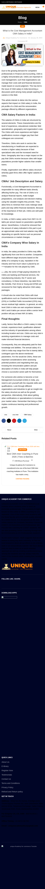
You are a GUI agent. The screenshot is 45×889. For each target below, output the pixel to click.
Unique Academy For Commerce (16, 38)
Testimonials (7, 775)
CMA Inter (22, 449)
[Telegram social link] (24, 421)
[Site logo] (9, 7)
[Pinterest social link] (14, 421)
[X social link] (9, 421)
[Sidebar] (2, 269)
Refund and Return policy (12, 792)
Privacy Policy (7, 787)
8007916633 (18, 2)
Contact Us (6, 779)
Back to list (22, 430)
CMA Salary (28, 414)
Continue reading (22, 479)
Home (20, 22)
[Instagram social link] (22, 583)
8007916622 (10, 2)
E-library (5, 766)
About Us (5, 762)
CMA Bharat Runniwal (22, 461)
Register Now (7, 770)
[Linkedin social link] (19, 421)
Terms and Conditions (11, 783)
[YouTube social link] (25, 583)
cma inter (15, 414)
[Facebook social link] (4, 421)
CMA (25, 22)
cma (5, 414)
